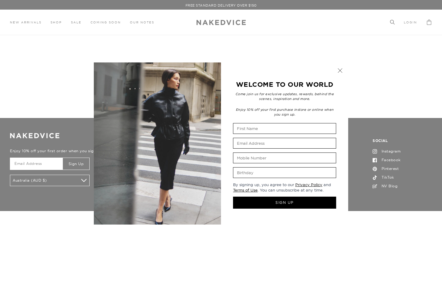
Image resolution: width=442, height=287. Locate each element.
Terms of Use (245, 190)
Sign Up (284, 202)
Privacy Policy (308, 184)
